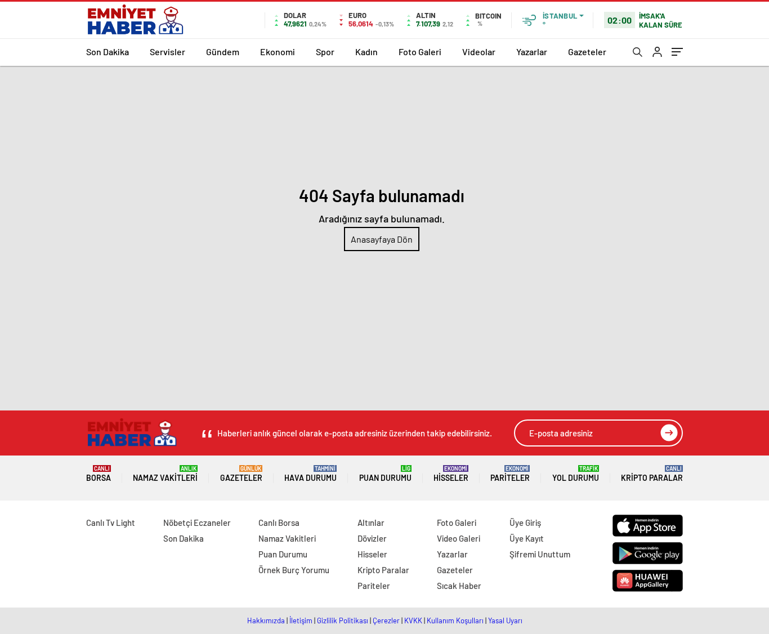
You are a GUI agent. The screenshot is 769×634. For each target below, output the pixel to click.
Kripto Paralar (652, 474)
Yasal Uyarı (505, 620)
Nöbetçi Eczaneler (197, 522)
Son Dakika (107, 51)
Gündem (222, 51)
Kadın (366, 51)
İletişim (300, 620)
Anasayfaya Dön (382, 239)
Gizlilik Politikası (342, 620)
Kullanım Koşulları (455, 620)
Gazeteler (587, 51)
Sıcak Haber (459, 586)
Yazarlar (531, 51)
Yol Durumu (575, 474)
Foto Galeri (420, 51)
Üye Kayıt (526, 538)
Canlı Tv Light (110, 522)
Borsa (98, 474)
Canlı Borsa (278, 522)
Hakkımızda (266, 620)
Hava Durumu (310, 474)
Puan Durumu (385, 474)
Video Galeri (458, 538)
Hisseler (450, 474)
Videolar (478, 51)
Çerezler (386, 620)
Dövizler (372, 538)
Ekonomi (277, 51)
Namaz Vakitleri (165, 474)
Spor (325, 51)
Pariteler (510, 474)
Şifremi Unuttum (539, 554)
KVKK (413, 620)
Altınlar (370, 522)
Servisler (167, 51)
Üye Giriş (525, 522)
